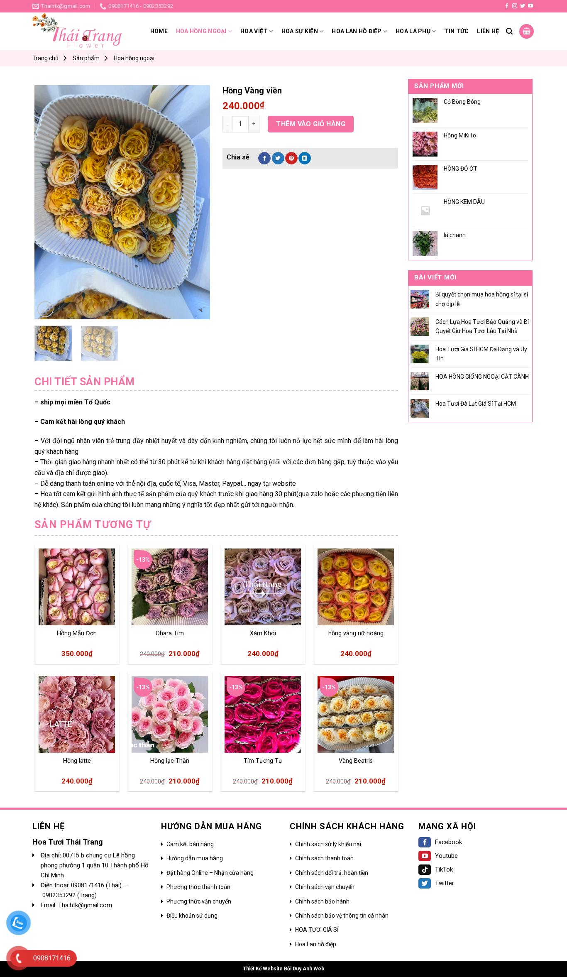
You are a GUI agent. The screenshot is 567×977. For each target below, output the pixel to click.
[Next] (195, 202)
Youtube (446, 855)
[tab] (84, 382)
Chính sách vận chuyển (324, 887)
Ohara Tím (170, 633)
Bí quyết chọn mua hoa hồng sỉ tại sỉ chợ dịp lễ (481, 299)
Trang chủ (45, 58)
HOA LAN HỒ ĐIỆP (356, 31)
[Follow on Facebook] (506, 6)
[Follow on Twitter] (522, 6)
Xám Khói (263, 633)
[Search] (509, 31)
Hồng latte (77, 760)
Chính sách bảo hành (322, 901)
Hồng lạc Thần (169, 760)
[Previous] (48, 202)
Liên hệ (488, 31)
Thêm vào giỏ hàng (310, 124)
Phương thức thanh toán (198, 887)
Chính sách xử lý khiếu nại (328, 844)
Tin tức (456, 31)
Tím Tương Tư (263, 760)
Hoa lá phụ (413, 31)
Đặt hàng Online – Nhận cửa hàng (210, 872)
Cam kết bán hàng (190, 844)
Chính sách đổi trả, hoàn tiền (331, 872)
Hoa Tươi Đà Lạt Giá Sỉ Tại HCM (475, 403)
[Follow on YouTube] (530, 6)
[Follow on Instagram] (514, 6)
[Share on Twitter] (278, 158)
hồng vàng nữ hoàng (356, 633)
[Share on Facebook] (264, 158)
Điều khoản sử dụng (192, 915)
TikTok (444, 869)
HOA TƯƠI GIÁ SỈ (317, 929)
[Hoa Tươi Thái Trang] (77, 31)
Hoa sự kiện (299, 31)
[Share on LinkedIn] (304, 158)
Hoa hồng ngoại (201, 31)
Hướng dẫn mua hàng (194, 858)
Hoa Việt (253, 31)
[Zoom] (45, 309)
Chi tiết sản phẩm (84, 382)
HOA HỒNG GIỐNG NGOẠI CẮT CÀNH (482, 376)
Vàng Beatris (356, 760)
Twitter (444, 883)
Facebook (448, 842)
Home (159, 31)
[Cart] (526, 31)
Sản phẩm (86, 58)
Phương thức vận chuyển (198, 901)
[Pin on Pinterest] (291, 158)
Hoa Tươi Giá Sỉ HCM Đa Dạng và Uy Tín (481, 354)
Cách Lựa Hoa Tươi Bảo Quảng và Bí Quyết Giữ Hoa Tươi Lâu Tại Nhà (482, 326)
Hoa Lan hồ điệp (315, 944)
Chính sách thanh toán (324, 858)
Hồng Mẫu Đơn (77, 633)
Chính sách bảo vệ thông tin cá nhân (342, 915)
